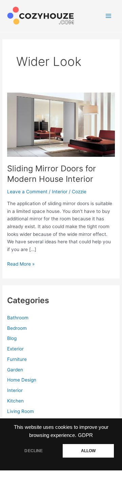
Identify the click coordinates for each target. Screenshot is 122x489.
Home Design (21, 380)
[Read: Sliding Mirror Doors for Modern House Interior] (61, 124)
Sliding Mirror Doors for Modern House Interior (51, 174)
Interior (59, 191)
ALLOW (88, 450)
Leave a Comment (27, 191)
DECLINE (33, 450)
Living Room (20, 411)
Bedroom (17, 328)
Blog (12, 338)
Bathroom (17, 317)
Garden (15, 369)
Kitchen (15, 401)
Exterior (15, 348)
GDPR (85, 435)
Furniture (17, 359)
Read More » (21, 264)
